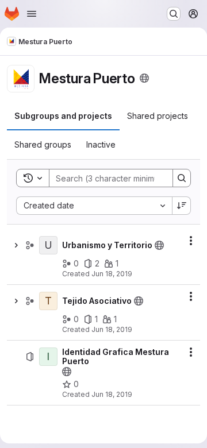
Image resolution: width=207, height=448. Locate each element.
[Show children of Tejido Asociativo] (16, 301)
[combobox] (94, 205)
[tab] (63, 116)
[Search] (181, 178)
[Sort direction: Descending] (181, 205)
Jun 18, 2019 (111, 273)
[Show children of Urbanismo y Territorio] (16, 245)
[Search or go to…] (174, 14)
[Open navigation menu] (31, 14)
